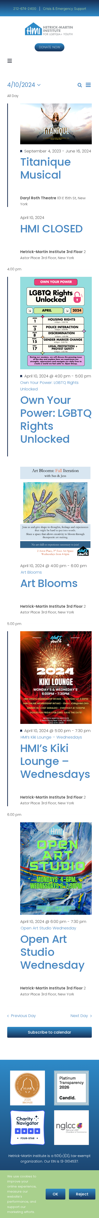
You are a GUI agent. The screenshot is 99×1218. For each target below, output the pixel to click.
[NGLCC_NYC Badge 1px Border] (71, 1112)
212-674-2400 (25, 8)
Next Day (79, 1015)
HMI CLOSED (51, 228)
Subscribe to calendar (49, 1032)
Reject (82, 1194)
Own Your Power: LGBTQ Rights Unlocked (56, 420)
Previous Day (23, 1015)
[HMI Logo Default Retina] (49, 24)
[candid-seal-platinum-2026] (71, 1072)
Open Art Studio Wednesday (52, 952)
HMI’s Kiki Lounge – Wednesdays (55, 761)
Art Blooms (48, 583)
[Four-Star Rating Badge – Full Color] (27, 1112)
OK (55, 1194)
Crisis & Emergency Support (64, 8)
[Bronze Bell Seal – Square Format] (27, 1072)
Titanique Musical (45, 168)
